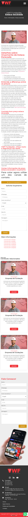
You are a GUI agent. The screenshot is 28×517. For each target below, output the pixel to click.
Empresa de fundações (10, 243)
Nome (2, 188)
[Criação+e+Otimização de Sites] (14, 515)
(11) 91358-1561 (8, 483)
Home (5, 17)
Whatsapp (4, 194)
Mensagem (4, 218)
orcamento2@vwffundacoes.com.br (14, 490)
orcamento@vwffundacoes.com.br (14, 488)
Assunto (3, 212)
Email (2, 206)
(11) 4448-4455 (8, 482)
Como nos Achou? (6, 200)
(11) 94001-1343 (9, 484)
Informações (11, 17)
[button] (25, 3)
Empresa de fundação (9, 239)
